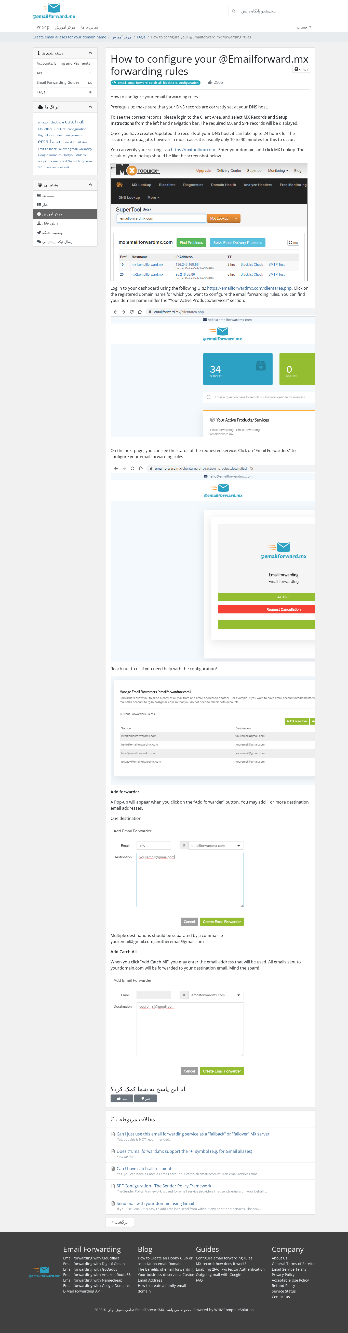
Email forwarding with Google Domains (96, 1285)
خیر (147, 1098)
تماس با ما (89, 27)
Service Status (284, 1291)
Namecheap (76, 161)
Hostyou (68, 155)
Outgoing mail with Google (218, 1274)
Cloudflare (45, 129)
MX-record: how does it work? (221, 1263)
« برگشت (120, 1222)
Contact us (281, 1296)
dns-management (70, 135)
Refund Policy (283, 1285)
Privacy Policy (283, 1274)
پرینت (303, 68)
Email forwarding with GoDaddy (90, 1269)
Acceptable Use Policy (290, 1280)
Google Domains (50, 155)
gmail (74, 149)
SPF (40, 167)
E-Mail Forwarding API (82, 1291)
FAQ (199, 1280)
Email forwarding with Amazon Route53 (97, 1274)
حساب (302, 27)
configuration (77, 129)
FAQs (141, 37)
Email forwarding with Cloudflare (91, 1258)
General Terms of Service (293, 1263)
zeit (66, 167)
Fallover (63, 149)
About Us (279, 1258)
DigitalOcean (47, 135)
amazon (43, 122)
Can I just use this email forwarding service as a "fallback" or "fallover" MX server (193, 1136)
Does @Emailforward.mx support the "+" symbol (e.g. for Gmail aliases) (184, 1153)
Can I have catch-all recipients (187, 1171)
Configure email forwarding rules (224, 1258)
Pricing (43, 27)
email (44, 141)
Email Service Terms (289, 1269)
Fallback (51, 149)
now (89, 161)
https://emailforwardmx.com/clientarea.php (249, 288)
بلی (124, 1098)
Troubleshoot (53, 167)
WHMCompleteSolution (234, 1309)
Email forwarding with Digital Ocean (94, 1263)
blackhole (57, 122)
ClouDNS (60, 129)
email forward (62, 142)
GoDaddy (85, 149)
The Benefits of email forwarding (166, 1269)
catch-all (75, 121)
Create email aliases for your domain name (69, 37)
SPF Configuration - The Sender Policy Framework (191, 1188)
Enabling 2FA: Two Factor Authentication (230, 1269)
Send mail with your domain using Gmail (189, 1206)
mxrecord (60, 161)
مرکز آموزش (65, 27)
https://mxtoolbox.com (193, 149)
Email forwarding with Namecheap (93, 1280)
